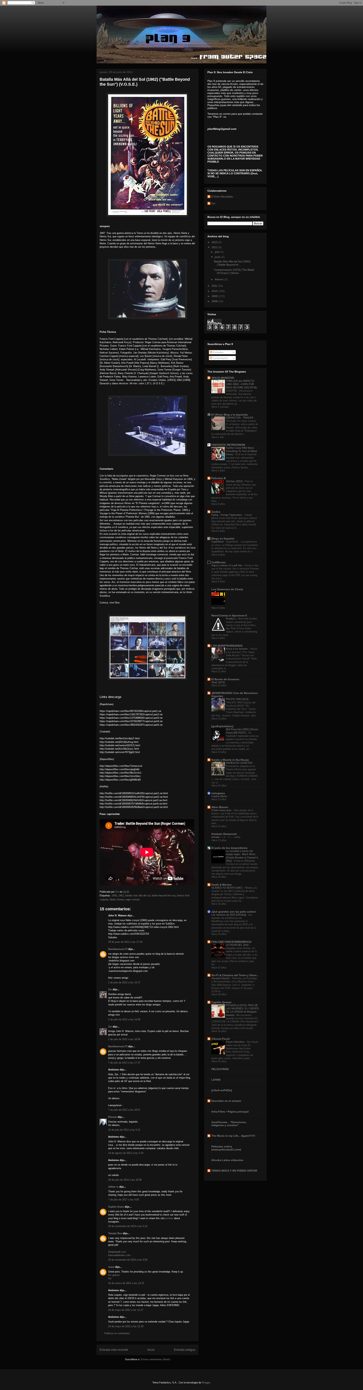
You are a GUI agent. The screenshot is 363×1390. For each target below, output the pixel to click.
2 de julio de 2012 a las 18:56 (124, 1039)
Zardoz (215, 511)
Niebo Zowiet (117, 899)
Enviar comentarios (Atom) (155, 1359)
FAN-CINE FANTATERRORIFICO (231, 941)
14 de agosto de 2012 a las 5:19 (125, 1153)
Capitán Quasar (221, 1002)
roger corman (132, 899)
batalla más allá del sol (137, 895)
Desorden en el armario (226, 1100)
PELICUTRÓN (220, 1069)
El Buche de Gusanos (225, 679)
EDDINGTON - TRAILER (240, 417)
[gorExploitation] (222, 726)
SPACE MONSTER (222, 377)
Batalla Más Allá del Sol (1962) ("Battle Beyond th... (232, 263)
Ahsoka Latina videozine (227, 1160)
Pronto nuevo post (221, 810)
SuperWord (217, 541)
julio (217, 251)
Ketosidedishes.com (119, 1255)
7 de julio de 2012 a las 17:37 (124, 1062)
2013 (215, 242)
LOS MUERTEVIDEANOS (226, 645)
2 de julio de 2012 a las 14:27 (124, 982)
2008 (215, 301)
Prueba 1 (231, 618)
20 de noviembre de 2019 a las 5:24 (127, 1226)
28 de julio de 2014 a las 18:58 (125, 1179)
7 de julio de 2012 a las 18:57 (124, 1109)
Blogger (206, 1382)
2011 (215, 285)
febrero (219, 279)
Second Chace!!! (220, 978)
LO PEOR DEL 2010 (237, 945)
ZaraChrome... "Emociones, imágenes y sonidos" (229, 1124)
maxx (111, 1267)
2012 (215, 247)
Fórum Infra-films (235, 1041)
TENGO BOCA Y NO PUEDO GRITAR (234, 1170)
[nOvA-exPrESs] (221, 1090)
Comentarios (220, 358)
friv (110, 1278)
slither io (113, 1186)
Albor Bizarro (219, 807)
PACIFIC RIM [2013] (237, 699)
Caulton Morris (219, 796)
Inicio (151, 1349)
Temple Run (115, 1233)
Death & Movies (221, 884)
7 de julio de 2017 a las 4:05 (123, 1199)
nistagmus (218, 793)
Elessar (112, 1117)
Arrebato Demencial (224, 833)
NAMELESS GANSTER (239, 762)
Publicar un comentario (117, 1333)
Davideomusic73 (117, 949)
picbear (169, 1218)
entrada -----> (218, 837)
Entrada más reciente (114, 1349)
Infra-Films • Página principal (230, 1111)
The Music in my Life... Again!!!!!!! (233, 1135)
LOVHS (215, 1079)
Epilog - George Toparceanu (227, 514)
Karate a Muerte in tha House (230, 759)
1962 (121, 895)
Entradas (217, 352)
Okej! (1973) (218, 682)
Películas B (218, 478)
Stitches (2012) (234, 481)
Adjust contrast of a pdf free (227, 565)
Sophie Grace (116, 1206)
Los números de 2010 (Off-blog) (229, 914)
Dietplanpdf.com (117, 1251)
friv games (114, 1275)
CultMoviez (218, 562)
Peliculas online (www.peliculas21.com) (226, 1148)
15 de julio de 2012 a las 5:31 (124, 1129)
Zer (110, 989)
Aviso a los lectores (237, 648)
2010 (215, 291)
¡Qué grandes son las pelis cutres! (233, 911)
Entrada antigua (184, 1349)
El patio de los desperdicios (229, 847)
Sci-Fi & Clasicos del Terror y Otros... (235, 975)
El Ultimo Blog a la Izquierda (229, 414)
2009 (215, 296)
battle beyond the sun (163, 895)
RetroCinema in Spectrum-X (229, 615)
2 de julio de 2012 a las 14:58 (124, 1019)
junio (218, 256)
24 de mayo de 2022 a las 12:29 (125, 1326)
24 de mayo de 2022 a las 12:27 (125, 1310)
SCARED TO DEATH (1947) (227, 887)
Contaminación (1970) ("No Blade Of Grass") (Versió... (234, 271)
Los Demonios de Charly (227, 589)
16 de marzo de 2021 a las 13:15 (126, 1283)
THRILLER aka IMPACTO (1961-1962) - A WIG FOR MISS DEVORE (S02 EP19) (242, 384)
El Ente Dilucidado (222, 196)
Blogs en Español (222, 538)
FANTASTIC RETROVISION (228, 444)
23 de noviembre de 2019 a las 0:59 (127, 1259)
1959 (114, 895)
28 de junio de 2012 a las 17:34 (125, 941)
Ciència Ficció (220, 1038)
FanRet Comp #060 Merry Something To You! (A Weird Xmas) (241, 451)
